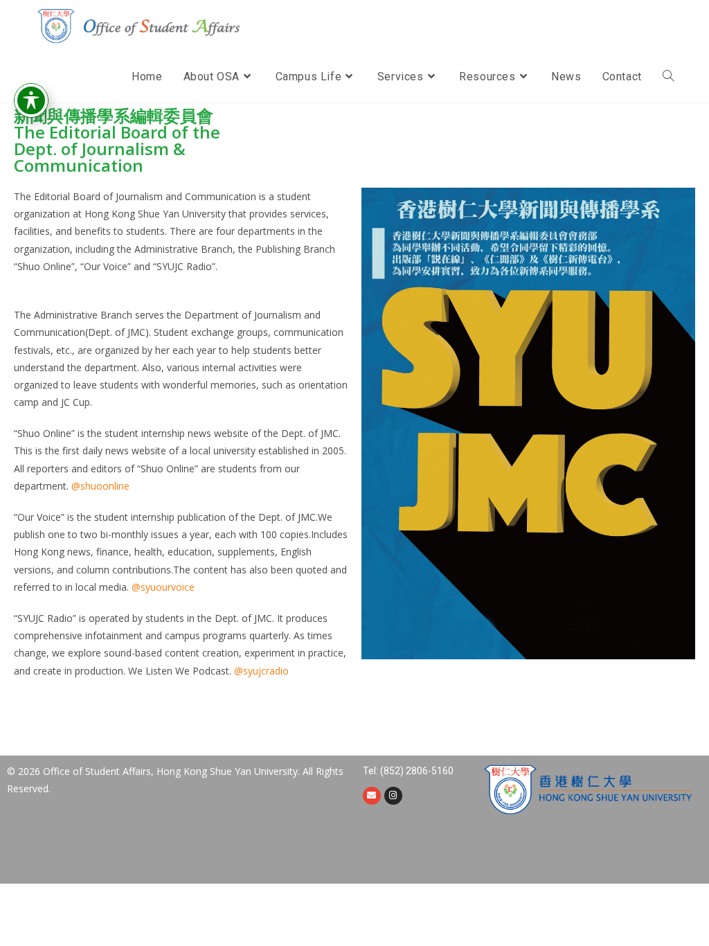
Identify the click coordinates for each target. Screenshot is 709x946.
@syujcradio (261, 670)
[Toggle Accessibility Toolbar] (31, 100)
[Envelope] (372, 796)
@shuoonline (100, 485)
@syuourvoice (163, 587)
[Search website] (668, 76)
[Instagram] (393, 796)
